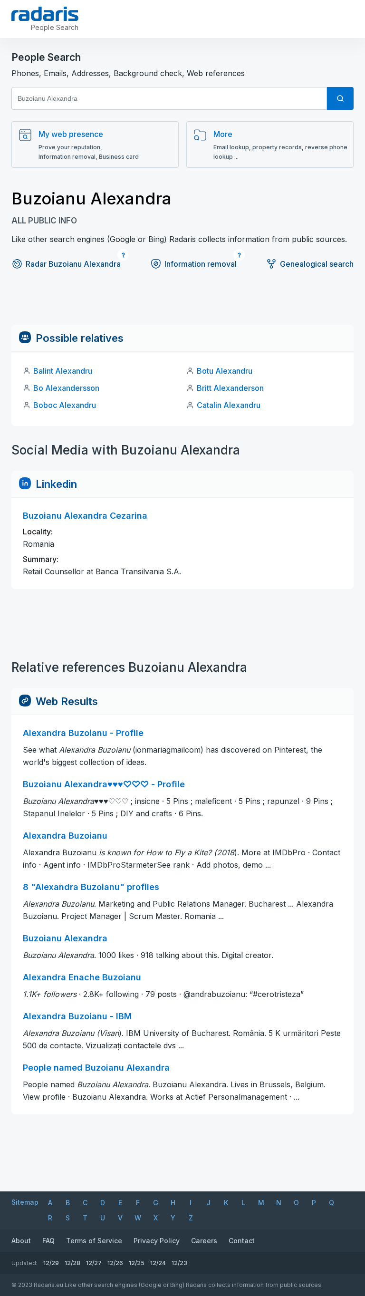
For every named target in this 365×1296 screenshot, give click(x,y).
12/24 (158, 1263)
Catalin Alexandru (228, 405)
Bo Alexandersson (66, 388)
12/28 (72, 1263)
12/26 (115, 1263)
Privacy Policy (157, 1241)
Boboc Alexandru (64, 405)
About (21, 1241)
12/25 (136, 1263)
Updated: (24, 1263)
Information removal (200, 264)
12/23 (179, 1263)
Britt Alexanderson (230, 388)
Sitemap (24, 1202)
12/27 (94, 1263)
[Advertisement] (182, 303)
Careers (204, 1241)
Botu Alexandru (224, 371)
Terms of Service (94, 1241)
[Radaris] (44, 14)
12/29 (51, 1263)
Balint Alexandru (62, 371)
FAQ (48, 1241)
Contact (242, 1241)
